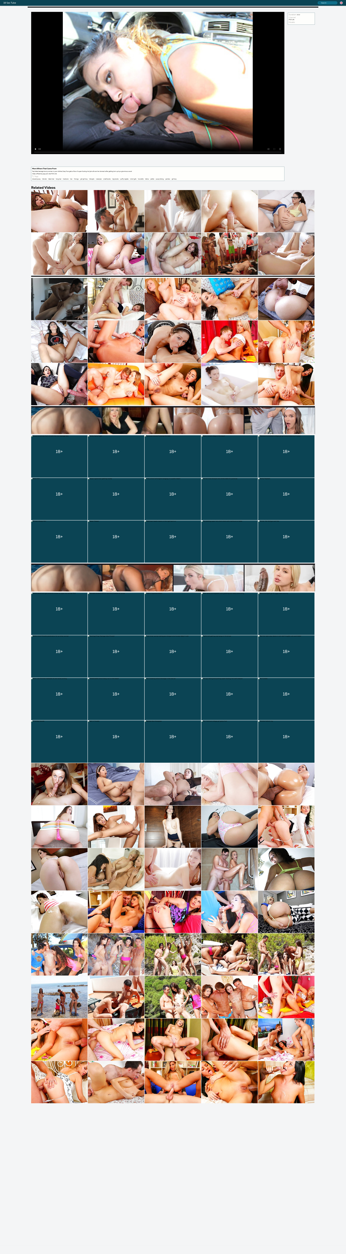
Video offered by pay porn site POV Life (44, 174)
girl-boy (174, 179)
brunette (141, 179)
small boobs (107, 179)
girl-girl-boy (84, 179)
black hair (51, 179)
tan (71, 179)
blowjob (91, 179)
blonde (44, 179)
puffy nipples (124, 179)
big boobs (115, 179)
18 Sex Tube (9, 3)
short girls (133, 179)
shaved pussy (36, 179)
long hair (58, 179)
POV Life (291, 19)
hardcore (65, 179)
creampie (99, 179)
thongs (76, 179)
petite (152, 179)
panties (167, 179)
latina (147, 179)
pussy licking (160, 179)
